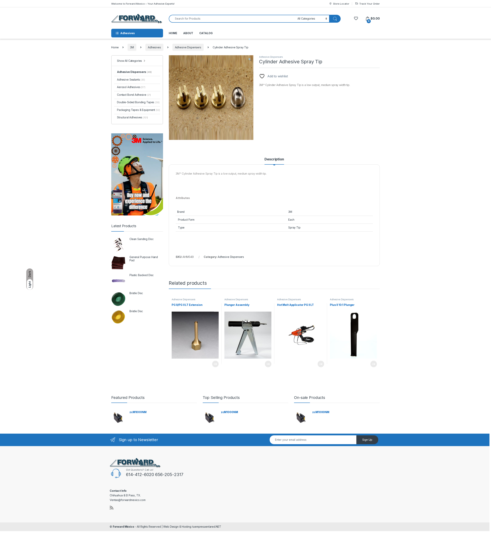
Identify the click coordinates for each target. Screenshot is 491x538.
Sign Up (367, 439)
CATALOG (206, 33)
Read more (215, 364)
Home (115, 47)
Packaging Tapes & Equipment (138, 109)
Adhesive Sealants (131, 79)
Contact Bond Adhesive (134, 94)
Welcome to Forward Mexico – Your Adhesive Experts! (143, 3)
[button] (249, 59)
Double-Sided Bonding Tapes (138, 102)
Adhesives (154, 47)
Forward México (123, 526)
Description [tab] (274, 159)
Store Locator (341, 3)
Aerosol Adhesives (131, 87)
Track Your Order (369, 3)
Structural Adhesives (132, 117)
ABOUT (188, 33)
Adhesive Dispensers (188, 47)
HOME (173, 33)
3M (132, 47)
